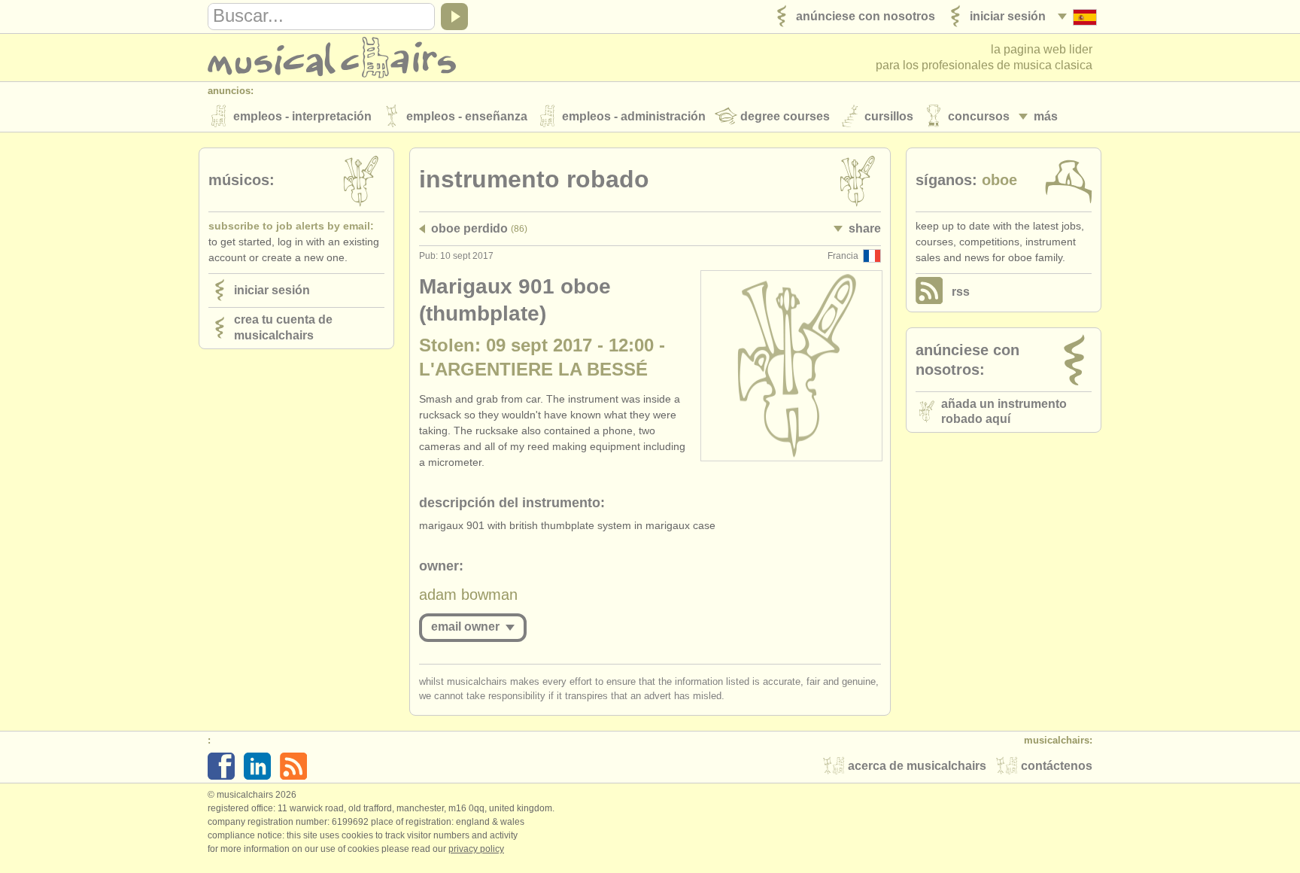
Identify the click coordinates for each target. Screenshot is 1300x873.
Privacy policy (476, 849)
